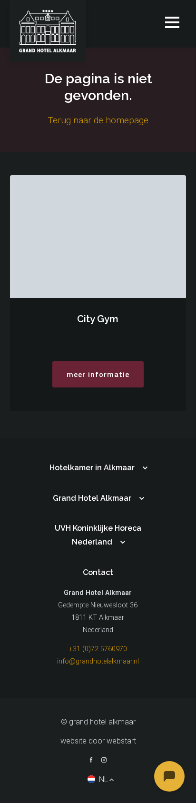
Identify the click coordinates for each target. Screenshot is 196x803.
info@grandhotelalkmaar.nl (98, 661)
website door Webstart (98, 740)
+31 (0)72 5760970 (98, 649)
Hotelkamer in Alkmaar (92, 467)
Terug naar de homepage (98, 120)
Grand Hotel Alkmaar (92, 498)
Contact (98, 572)
